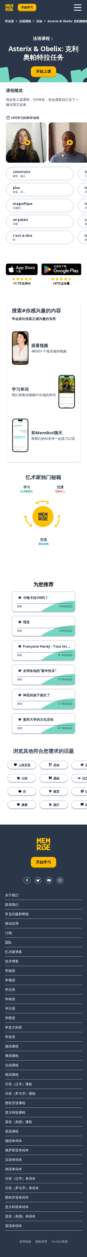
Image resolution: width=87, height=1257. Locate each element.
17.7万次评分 (22, 283)
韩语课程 (12, 1074)
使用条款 (25, 1241)
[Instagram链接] (60, 880)
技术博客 (12, 961)
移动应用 (12, 923)
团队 (8, 942)
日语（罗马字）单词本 (22, 1188)
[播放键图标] (27, 142)
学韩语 (10, 999)
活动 (39, 21)
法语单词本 (13, 1159)
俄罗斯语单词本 (17, 1150)
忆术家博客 (13, 951)
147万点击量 (61, 283)
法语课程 (25, 21)
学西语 (10, 1018)
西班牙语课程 (15, 1103)
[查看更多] (78, 8)
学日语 (10, 1008)
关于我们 (12, 895)
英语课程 (12, 1131)
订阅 (8, 933)
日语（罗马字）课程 (20, 1093)
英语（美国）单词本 (20, 1216)
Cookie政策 (60, 1241)
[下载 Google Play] (61, 269)
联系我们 (12, 904)
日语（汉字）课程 (18, 1084)
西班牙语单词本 (17, 1197)
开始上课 (43, 71)
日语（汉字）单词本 (20, 1178)
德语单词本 (13, 1140)
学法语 (9, 21)
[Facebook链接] (27, 880)
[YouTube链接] (49, 880)
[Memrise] (9, 8)
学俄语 (10, 980)
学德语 (10, 970)
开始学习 (27, 7)
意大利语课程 (15, 1112)
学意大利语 (13, 1027)
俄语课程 (12, 1055)
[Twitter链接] (38, 880)
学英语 (10, 1036)
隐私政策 (41, 1241)
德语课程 (12, 1046)
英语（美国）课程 (18, 1122)
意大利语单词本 (17, 1207)
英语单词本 (13, 1225)
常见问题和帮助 (17, 914)
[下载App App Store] (22, 269)
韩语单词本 (13, 1169)
